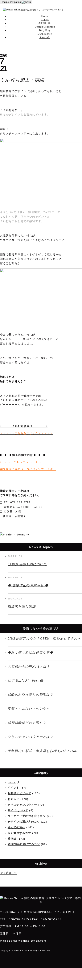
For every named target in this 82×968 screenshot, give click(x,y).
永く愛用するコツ (19, 833)
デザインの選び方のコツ (24, 821)
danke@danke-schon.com (27, 940)
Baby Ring (45, 30)
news (12, 782)
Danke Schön (45, 33)
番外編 (12, 838)
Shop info (44, 37)
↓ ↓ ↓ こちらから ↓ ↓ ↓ (21, 461)
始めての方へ (16, 827)
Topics (45, 19)
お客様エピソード (19, 793)
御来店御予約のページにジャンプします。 (28, 469)
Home (44, 16)
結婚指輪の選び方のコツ (24, 844)
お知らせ (13, 799)
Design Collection (45, 26)
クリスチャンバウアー (22, 804)
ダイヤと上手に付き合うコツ (27, 815)
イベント (13, 787)
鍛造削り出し (45, 23)
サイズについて (18, 810)
